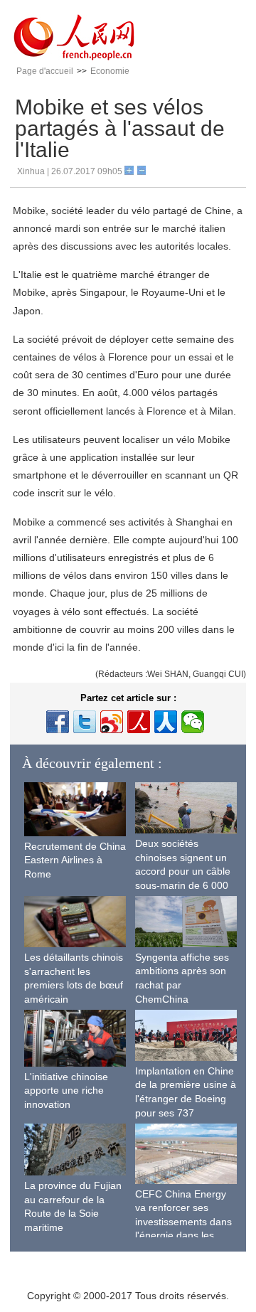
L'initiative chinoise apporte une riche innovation (66, 1090)
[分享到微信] (192, 721)
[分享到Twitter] (84, 721)
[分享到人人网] (165, 721)
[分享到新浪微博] (111, 721)
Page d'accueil (44, 71)
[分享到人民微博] (138, 721)
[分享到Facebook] (57, 721)
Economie (109, 71)
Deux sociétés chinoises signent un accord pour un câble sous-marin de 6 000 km (182, 871)
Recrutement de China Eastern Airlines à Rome (75, 860)
